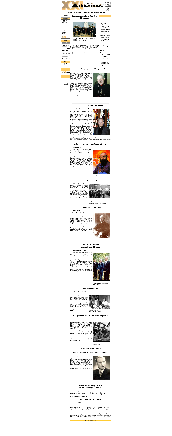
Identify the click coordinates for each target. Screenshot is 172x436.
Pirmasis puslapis (65, 20)
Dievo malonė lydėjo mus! (105, 35)
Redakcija (94, 420)
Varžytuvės (105, 56)
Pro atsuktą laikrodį (90, 288)
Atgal (86, 420)
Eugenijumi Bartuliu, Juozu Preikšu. (87, 54)
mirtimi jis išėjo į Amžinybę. (75, 271)
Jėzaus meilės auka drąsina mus (104, 18)
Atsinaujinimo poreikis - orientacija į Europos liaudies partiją (105, 51)
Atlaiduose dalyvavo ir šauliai (104, 27)
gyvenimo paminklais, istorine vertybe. (81, 340)
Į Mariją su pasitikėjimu (90, 180)
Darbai (63, 25)
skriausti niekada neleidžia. (99, 417)
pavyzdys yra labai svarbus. (80, 166)
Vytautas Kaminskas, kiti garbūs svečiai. (78, 199)
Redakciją (66, 84)
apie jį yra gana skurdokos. (82, 230)
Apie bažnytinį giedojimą (105, 33)
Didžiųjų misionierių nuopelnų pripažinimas (90, 144)
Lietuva (63, 21)
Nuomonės (64, 32)
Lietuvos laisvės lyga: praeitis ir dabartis (105, 43)
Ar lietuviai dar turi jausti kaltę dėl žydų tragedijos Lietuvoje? (90, 387)
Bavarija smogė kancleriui (105, 65)
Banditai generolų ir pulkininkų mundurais (105, 63)
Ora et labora (64, 22)
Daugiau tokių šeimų (105, 37)
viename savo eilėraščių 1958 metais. (77, 369)
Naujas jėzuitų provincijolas (104, 29)
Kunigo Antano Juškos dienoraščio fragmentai (90, 316)
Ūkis (62, 31)
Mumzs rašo (64, 26)
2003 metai (66, 65)
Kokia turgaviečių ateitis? (105, 54)
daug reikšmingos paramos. (75, 95)
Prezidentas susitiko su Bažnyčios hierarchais (84, 17)
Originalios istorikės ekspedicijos (105, 21)
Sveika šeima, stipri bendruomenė (104, 48)
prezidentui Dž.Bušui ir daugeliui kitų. (83, 396)
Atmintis (63, 28)
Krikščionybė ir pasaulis (64, 24)
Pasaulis (63, 33)
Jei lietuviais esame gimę (104, 31)
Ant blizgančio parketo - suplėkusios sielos (104, 40)
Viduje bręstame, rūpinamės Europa (104, 46)
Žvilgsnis (63, 27)
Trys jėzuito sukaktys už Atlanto (90, 105)
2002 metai (66, 64)
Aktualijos (64, 30)
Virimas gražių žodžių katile (90, 399)
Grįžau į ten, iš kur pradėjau (90, 349)
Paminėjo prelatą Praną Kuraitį (91, 207)
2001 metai (66, 63)
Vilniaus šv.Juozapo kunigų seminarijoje (105, 24)
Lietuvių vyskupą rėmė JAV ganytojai (90, 69)
